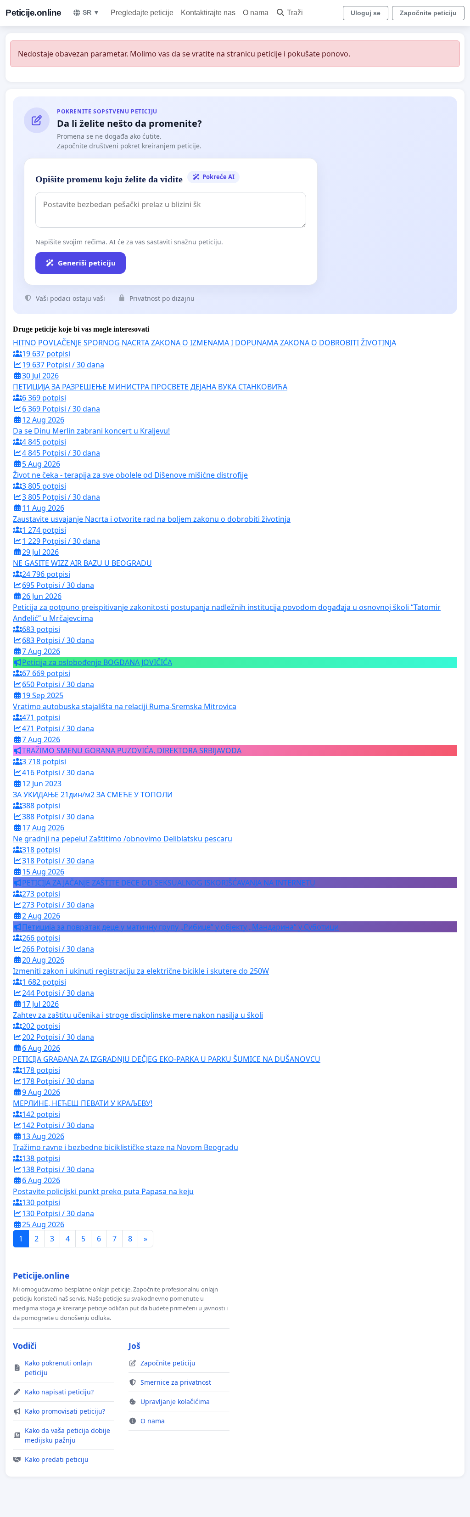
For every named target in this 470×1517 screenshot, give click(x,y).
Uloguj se (365, 13)
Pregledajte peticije (142, 13)
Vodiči (25, 1345)
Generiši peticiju (87, 262)
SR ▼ (91, 12)
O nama (256, 13)
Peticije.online (34, 12)
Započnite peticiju (428, 13)
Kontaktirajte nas (208, 13)
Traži (295, 13)
